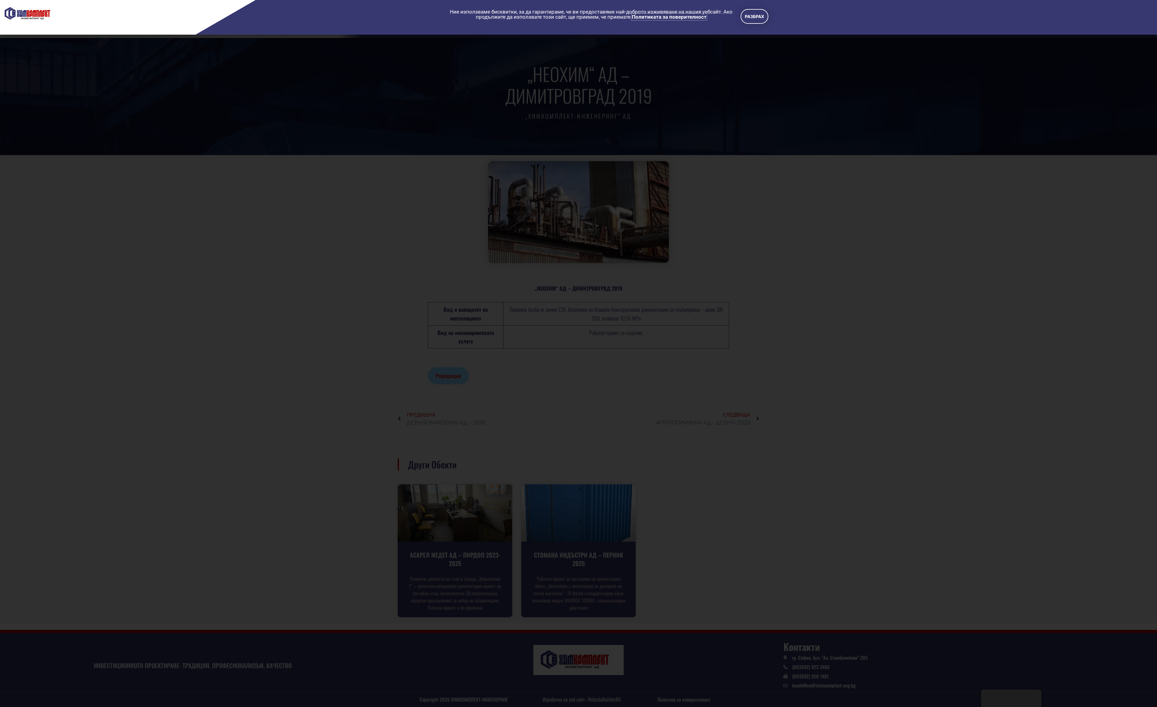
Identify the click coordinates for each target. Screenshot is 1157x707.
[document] (578, 353)
